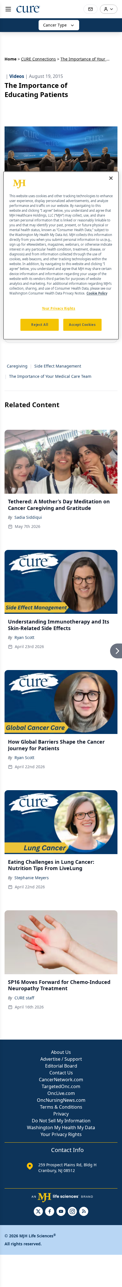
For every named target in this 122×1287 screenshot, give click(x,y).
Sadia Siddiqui (28, 517)
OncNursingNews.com (61, 1100)
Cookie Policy (97, 293)
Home (10, 59)
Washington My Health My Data (61, 1127)
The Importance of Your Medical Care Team (50, 376)
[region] (61, 255)
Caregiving (17, 366)
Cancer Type (55, 25)
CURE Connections (38, 59)
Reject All (39, 324)
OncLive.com (61, 1093)
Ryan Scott (24, 637)
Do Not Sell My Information (61, 1120)
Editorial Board (61, 1066)
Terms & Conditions (61, 1107)
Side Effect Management (57, 366)
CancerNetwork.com (61, 1079)
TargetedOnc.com (61, 1086)
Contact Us (61, 1073)
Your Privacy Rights (61, 1134)
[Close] (111, 178)
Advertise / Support (61, 1059)
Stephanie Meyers (31, 877)
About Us (61, 1052)
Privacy (61, 1114)
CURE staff (24, 997)
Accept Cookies (82, 324)
